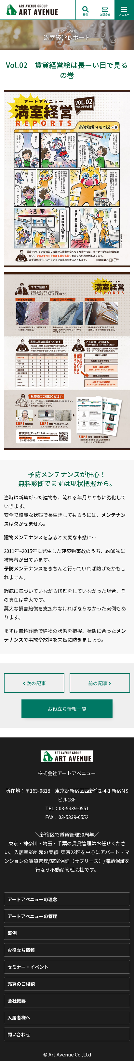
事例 (12, 933)
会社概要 (16, 1000)
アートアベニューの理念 (32, 899)
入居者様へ (18, 1017)
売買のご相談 (21, 983)
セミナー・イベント (27, 967)
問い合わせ (18, 1034)
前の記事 (98, 683)
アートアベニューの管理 (32, 916)
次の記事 (35, 683)
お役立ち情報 (21, 950)
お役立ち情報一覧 (67, 708)
